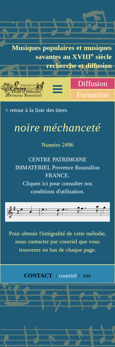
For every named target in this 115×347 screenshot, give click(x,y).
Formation (93, 95)
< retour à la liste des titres (36, 110)
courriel (68, 275)
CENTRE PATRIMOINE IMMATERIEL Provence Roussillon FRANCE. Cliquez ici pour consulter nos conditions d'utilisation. (57, 175)
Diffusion (92, 83)
